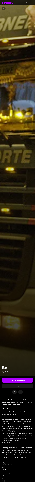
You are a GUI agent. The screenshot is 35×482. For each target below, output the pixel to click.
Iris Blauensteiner (10, 372)
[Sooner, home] (7, 2)
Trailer (18, 386)
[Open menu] (32, 3)
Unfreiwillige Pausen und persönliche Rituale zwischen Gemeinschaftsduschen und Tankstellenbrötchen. (17, 402)
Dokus (4, 469)
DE (27, 2)
